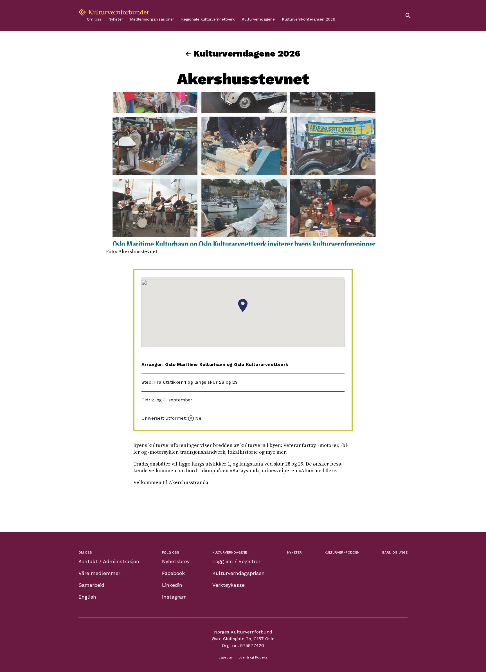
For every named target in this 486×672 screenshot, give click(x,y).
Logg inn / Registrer (236, 561)
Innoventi (241, 657)
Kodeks (261, 657)
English (87, 597)
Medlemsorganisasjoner (152, 19)
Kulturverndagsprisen (238, 573)
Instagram (174, 597)
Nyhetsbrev (176, 561)
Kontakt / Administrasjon (108, 561)
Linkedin (172, 585)
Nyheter (115, 19)
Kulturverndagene (258, 19)
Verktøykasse (228, 585)
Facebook (173, 573)
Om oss (94, 19)
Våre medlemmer (99, 573)
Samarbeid (91, 585)
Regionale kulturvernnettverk (208, 19)
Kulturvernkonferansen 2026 (308, 19)
